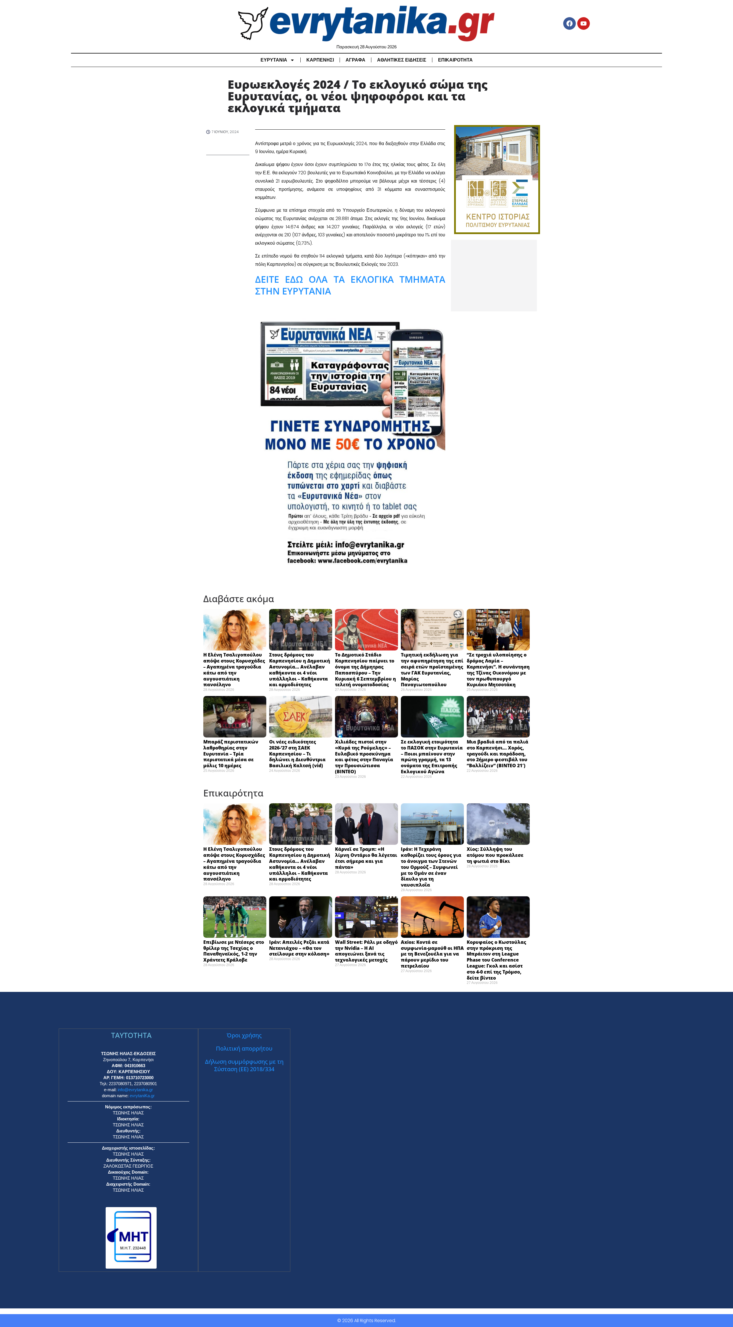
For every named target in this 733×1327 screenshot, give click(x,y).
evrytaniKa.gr (142, 1095)
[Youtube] (583, 23)
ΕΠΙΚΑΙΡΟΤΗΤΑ (455, 60)
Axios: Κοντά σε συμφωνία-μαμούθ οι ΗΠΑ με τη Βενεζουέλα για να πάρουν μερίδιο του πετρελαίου (432, 954)
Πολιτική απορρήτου (244, 1048)
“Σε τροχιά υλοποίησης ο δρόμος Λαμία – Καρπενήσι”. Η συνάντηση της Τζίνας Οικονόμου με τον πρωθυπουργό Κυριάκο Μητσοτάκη (498, 670)
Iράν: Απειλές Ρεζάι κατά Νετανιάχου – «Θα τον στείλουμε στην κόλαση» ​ (300, 948)
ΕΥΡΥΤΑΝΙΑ (274, 60)
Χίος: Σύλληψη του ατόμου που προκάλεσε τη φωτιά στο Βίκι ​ (495, 855)
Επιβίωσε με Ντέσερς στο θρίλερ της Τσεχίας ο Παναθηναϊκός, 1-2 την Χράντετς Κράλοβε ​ (233, 951)
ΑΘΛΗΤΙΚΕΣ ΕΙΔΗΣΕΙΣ (401, 60)
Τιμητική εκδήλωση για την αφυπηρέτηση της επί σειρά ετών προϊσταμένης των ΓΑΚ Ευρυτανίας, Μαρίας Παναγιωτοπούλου (432, 670)
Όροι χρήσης (244, 1035)
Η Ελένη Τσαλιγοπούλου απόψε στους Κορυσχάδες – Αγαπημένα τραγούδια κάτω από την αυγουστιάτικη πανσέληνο (234, 670)
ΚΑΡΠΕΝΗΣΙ (320, 60)
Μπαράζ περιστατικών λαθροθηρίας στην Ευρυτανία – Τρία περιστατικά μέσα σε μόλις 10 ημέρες (230, 754)
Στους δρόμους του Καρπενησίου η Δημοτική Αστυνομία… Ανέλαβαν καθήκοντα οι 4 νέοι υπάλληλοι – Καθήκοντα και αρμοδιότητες (299, 670)
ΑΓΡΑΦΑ (355, 60)
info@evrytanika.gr (135, 1089)
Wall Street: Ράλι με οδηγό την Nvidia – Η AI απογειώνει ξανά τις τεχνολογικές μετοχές (366, 951)
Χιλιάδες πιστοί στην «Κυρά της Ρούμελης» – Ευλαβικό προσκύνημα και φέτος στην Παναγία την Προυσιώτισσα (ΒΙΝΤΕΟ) (364, 757)
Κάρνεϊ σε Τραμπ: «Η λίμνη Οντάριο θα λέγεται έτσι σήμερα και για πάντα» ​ (366, 858)
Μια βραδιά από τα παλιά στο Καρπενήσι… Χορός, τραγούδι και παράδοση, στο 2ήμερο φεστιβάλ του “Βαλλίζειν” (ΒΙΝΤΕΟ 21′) (497, 754)
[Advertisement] (494, 275)
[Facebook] (569, 23)
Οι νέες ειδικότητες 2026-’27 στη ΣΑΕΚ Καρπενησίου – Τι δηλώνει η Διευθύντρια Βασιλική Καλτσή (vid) (297, 754)
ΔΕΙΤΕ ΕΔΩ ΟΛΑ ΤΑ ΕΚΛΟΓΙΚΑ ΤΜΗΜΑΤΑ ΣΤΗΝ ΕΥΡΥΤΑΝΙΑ (350, 285)
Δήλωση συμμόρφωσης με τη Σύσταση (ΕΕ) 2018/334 (244, 1065)
